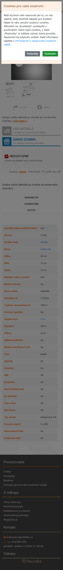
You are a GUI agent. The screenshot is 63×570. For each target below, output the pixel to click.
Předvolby (32, 53)
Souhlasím (50, 53)
